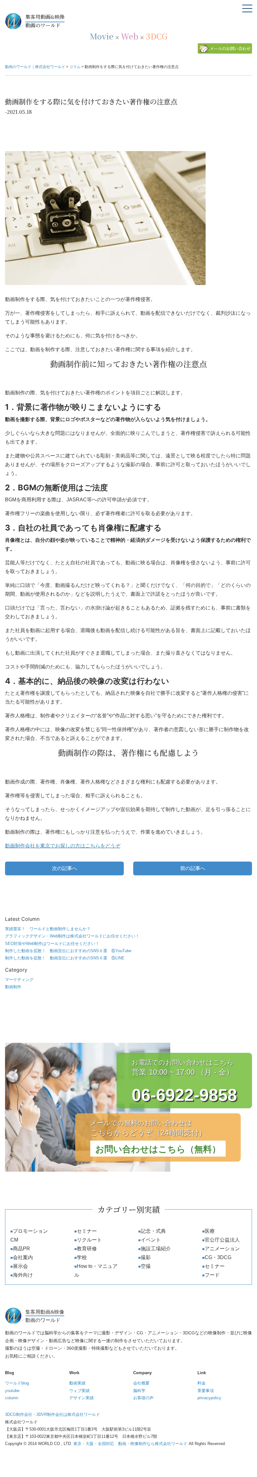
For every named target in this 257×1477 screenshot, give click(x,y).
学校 (82, 1257)
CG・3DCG (218, 1257)
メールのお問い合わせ (230, 48)
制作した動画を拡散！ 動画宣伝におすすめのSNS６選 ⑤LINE (64, 958)
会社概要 (141, 1383)
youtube (12, 1390)
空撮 (146, 1266)
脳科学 (139, 1390)
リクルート (89, 1239)
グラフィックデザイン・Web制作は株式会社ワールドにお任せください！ (72, 936)
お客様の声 (143, 1397)
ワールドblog (17, 1383)
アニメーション (222, 1248)
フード (212, 1275)
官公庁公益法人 (222, 1239)
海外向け (23, 1275)
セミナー (87, 1231)
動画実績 (77, 1383)
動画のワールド (45, 21)
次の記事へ (64, 868)
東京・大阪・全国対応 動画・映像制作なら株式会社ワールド (130, 1443)
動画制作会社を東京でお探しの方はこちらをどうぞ (62, 845)
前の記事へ (192, 868)
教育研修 (87, 1248)
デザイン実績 (81, 1397)
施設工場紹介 (156, 1248)
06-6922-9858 (184, 1094)
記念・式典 (153, 1231)
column (11, 1397)
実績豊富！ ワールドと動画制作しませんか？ (48, 928)
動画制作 (13, 986)
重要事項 (205, 1390)
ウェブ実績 (79, 1390)
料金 (201, 1383)
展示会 (20, 1266)
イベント (151, 1239)
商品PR (21, 1248)
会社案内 (23, 1257)
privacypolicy (209, 1397)
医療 (210, 1231)
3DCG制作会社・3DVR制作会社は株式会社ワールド (52, 1414)
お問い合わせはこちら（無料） (158, 1149)
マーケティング (19, 979)
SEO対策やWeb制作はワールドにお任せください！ (52, 943)
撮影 (146, 1257)
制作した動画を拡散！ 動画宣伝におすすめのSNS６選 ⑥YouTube (68, 950)
